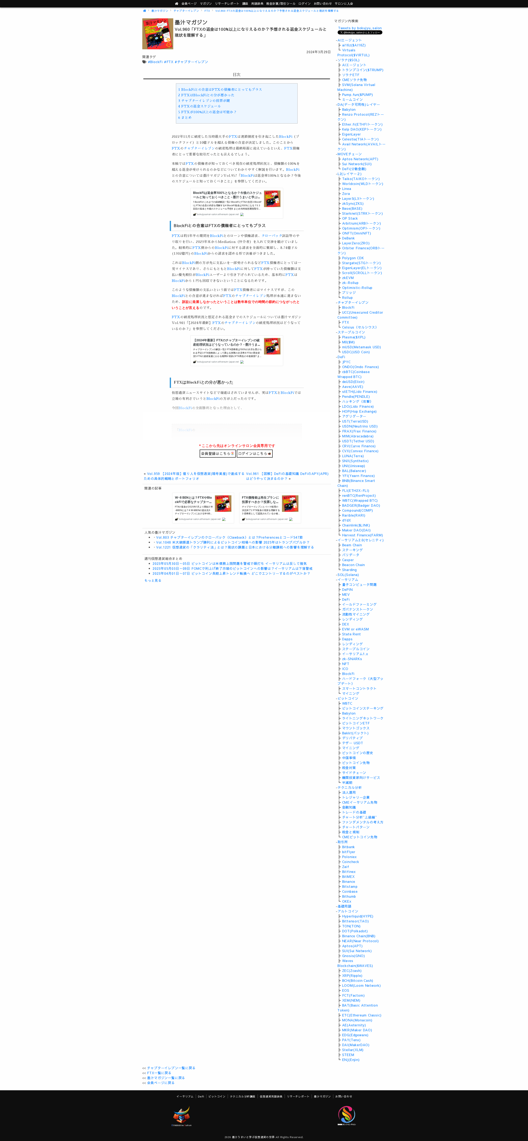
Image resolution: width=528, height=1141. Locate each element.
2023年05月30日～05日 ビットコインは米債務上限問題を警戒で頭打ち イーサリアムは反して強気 (230, 563)
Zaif (345, 866)
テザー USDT (352, 743)
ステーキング (352, 550)
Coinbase (350, 891)
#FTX (168, 61)
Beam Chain (352, 545)
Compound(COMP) (357, 510)
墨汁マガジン (160, 10)
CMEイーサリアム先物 (359, 802)
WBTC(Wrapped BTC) (360, 500)
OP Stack (350, 218)
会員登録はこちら (215, 453)
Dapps (347, 639)
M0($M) (348, 342)
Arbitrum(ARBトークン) (361, 223)
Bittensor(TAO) (355, 921)
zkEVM (348, 277)
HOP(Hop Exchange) (359, 411)
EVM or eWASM (355, 629)
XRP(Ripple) (352, 975)
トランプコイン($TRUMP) (363, 69)
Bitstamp (350, 886)
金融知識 (349, 807)
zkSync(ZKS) (353, 203)
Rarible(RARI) (353, 515)
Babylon (349, 109)
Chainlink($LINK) (356, 525)
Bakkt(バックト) (355, 733)
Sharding (349, 569)
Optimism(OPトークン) (361, 228)
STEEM (348, 1054)
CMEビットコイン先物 (359, 837)
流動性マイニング (356, 614)
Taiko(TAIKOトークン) (361, 178)
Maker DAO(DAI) (356, 530)
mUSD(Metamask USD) (361, 347)
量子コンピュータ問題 (359, 584)
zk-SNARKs (352, 658)
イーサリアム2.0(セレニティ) (361, 540)
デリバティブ (352, 738)
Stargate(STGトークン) (361, 262)
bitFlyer (348, 851)
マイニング (350, 693)
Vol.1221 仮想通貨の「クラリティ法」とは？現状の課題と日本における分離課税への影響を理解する (235, 547)
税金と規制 (350, 832)
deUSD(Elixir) (353, 381)
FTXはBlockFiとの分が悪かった (206, 95)
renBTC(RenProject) (359, 495)
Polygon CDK (353, 258)
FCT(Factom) (353, 995)
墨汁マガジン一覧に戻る (166, 1077)
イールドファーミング (359, 604)
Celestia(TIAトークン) (360, 139)
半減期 (347, 782)
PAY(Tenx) (351, 1039)
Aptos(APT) (352, 945)
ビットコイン (348, 698)
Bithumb (349, 896)
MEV (346, 594)
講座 (245, 3)
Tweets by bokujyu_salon (360, 28)
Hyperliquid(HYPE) (358, 916)
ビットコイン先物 (356, 762)
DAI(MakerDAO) (356, 1044)
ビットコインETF (356, 723)
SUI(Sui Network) (357, 950)
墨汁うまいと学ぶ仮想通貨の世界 (253, 1137)
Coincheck (350, 861)
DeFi (341, 356)
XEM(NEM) (351, 1000)
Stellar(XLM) (353, 1049)
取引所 (343, 842)
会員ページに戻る (161, 1082)
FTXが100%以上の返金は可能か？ (207, 112)
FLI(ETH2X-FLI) (355, 490)
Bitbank (348, 846)
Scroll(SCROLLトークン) (362, 272)
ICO (345, 668)
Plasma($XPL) (354, 337)
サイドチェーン (354, 772)
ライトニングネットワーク (363, 718)
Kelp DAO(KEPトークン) (362, 129)
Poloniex (349, 856)
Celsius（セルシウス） (360, 327)
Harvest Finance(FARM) (362, 535)
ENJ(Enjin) (351, 1059)
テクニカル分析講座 (243, 1096)
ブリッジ (349, 292)
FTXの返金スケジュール (199, 106)
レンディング (352, 619)
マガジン (206, 3)
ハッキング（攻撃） (357, 401)
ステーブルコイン (351, 332)
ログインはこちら (253, 453)
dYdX (346, 520)
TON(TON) (351, 926)
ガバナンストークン (357, 609)
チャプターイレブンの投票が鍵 (204, 100)
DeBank (348, 238)
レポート (227, 3)
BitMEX (348, 876)
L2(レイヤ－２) (350, 173)
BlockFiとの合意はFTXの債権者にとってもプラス (220, 89)
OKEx (346, 901)
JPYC (346, 361)
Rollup (347, 297)
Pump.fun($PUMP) (357, 94)
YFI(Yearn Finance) (358, 475)
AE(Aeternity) (354, 1025)
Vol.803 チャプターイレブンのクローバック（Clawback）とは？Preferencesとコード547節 (229, 537)
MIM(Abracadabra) (358, 436)
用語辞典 (257, 3)
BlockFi (285, 136)
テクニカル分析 (350, 787)
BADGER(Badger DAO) (361, 505)
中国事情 (349, 757)
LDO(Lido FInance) (358, 406)
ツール (281, 3)
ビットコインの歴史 (357, 752)
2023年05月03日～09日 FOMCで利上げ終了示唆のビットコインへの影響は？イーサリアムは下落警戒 (233, 568)
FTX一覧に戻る (159, 1072)
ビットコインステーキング (363, 708)
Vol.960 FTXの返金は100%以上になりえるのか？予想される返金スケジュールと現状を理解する (277, 10)
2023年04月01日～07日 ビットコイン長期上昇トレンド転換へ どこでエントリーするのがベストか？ (231, 573)
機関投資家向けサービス (361, 777)
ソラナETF (350, 74)
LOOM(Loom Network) (361, 985)
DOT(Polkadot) (355, 931)
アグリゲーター (354, 416)
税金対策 (349, 767)
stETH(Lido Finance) (359, 391)
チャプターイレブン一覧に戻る (171, 1068)
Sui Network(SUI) (357, 163)
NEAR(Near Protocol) (360, 940)
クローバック (272, 236)
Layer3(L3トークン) (358, 198)
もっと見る (153, 580)
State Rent (351, 634)
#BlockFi (155, 61)
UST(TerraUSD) (355, 421)
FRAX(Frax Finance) (359, 431)
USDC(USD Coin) (356, 352)
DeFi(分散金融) (354, 168)
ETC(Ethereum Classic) (362, 1015)
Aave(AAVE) (352, 386)
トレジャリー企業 (356, 797)
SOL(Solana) (348, 574)
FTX (207, 10)
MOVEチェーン (350, 154)
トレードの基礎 (354, 812)
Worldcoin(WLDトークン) (362, 183)
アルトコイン (348, 911)
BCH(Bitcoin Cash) (358, 980)
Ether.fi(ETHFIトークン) (362, 124)
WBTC (347, 703)
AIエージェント (350, 40)
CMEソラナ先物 (354, 79)
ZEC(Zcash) (352, 970)
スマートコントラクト (359, 688)
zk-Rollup (350, 282)
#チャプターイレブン (191, 61)
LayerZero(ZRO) (356, 243)
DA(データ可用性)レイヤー (359, 104)
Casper (348, 559)
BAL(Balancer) (354, 470)
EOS (345, 990)
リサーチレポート (298, 1096)
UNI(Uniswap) (353, 465)
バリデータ (350, 554)
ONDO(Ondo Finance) (360, 366)
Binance (348, 881)
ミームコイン (352, 99)
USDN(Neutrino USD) (360, 426)
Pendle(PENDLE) (356, 396)
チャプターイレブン (186, 10)
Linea (346, 188)
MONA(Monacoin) (357, 1020)
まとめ (185, 117)
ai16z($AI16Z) (354, 45)
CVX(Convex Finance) (360, 451)
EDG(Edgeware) (355, 1035)
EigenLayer (351, 134)
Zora (346, 193)
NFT (345, 663)
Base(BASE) (352, 208)
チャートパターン (356, 827)
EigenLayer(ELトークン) (362, 267)
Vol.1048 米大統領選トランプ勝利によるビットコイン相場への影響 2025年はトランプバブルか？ (233, 542)
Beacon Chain (353, 564)
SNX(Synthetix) (355, 460)
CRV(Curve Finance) (359, 446)
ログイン (304, 3)
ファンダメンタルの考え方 (363, 822)
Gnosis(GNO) (353, 955)
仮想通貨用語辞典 (271, 1096)
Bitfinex (349, 871)
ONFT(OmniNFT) (356, 233)
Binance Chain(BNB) (359, 936)
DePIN (347, 589)
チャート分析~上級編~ (359, 817)
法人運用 (349, 792)
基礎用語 (344, 906)
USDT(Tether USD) (358, 441)
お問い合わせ (323, 3)
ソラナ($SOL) (349, 60)
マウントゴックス (356, 728)
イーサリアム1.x (355, 653)
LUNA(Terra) (353, 455)
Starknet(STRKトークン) (362, 213)
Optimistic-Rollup (357, 287)
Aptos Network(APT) (360, 159)
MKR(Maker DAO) (357, 1030)
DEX (345, 624)
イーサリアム (348, 579)
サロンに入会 (344, 3)
